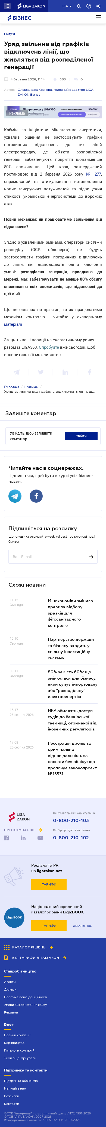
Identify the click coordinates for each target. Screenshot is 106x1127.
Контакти (11, 1104)
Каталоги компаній (19, 1050)
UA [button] (65, 6)
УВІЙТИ (81, 436)
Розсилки (11, 1096)
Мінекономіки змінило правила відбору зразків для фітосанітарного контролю (70, 613)
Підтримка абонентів (21, 1081)
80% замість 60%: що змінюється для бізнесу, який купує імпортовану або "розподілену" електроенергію (73, 684)
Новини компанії (17, 1035)
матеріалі (13, 324)
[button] (7, 6)
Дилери (10, 989)
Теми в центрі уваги (20, 1058)
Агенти (9, 982)
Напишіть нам (15, 1088)
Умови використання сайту (25, 1005)
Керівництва (14, 1043)
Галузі (9, 34)
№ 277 (93, 174)
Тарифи (49, 884)
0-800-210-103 (71, 820)
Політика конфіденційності (25, 997)
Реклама (11, 1012)
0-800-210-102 (71, 837)
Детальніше (82, 925)
